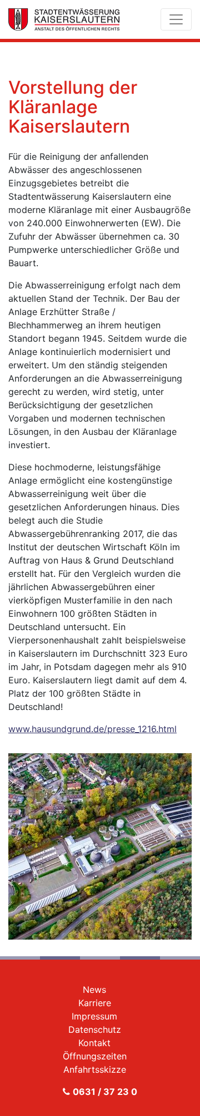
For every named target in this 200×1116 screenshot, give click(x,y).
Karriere (94, 1002)
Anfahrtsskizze (94, 1069)
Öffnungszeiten (95, 1056)
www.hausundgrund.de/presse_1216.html (92, 728)
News (94, 989)
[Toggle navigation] (176, 19)
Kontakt (94, 1042)
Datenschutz (94, 1029)
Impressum (94, 1016)
